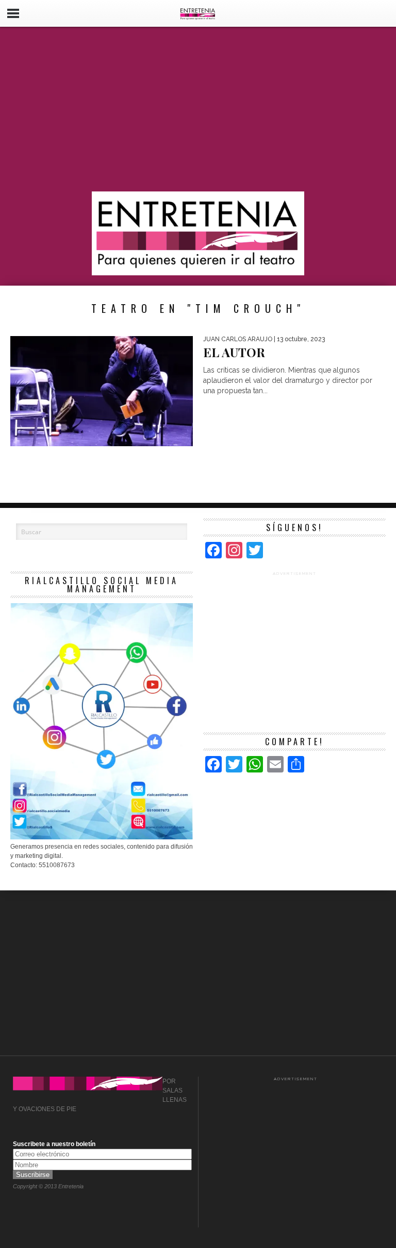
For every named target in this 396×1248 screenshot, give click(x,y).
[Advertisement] (198, 109)
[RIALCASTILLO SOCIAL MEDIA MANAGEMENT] (101, 837)
